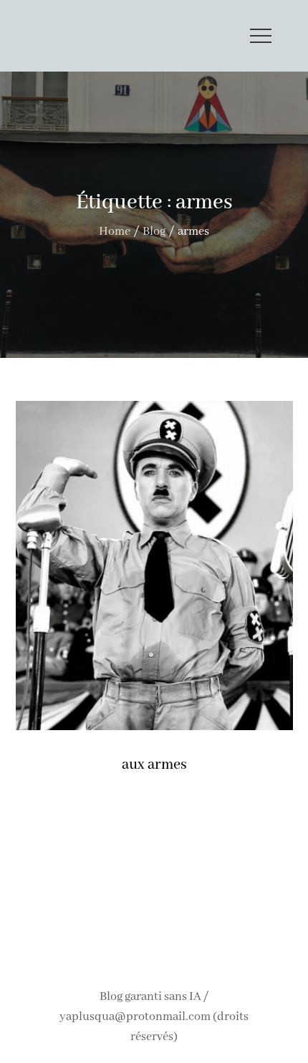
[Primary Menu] (260, 36)
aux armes (154, 765)
